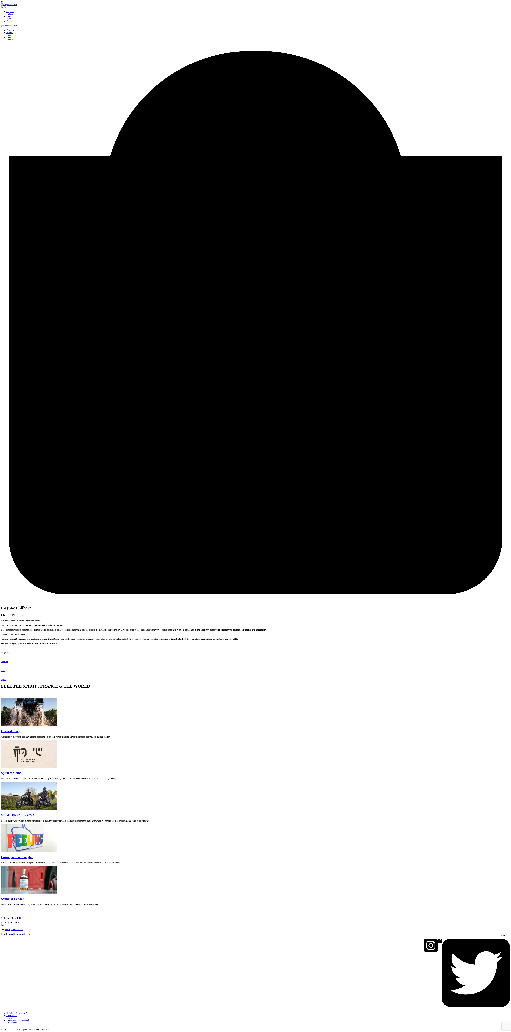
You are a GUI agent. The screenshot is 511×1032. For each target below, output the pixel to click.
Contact (9, 21)
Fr (2, 7)
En (4, 7)
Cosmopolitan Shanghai (17, 857)
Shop (8, 16)
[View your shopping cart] (255, 601)
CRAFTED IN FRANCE (18, 814)
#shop (3, 670)
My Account (11, 1023)
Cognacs (10, 11)
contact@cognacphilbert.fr (19, 934)
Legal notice (11, 1015)
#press (3, 679)
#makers (4, 661)
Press (8, 19)
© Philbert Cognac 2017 (16, 1013)
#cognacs (5, 652)
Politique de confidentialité (17, 1020)
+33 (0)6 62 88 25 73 (14, 929)
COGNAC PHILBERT (11, 918)
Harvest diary (10, 731)
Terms (9, 1018)
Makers (9, 14)
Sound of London (12, 899)
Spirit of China (11, 773)
